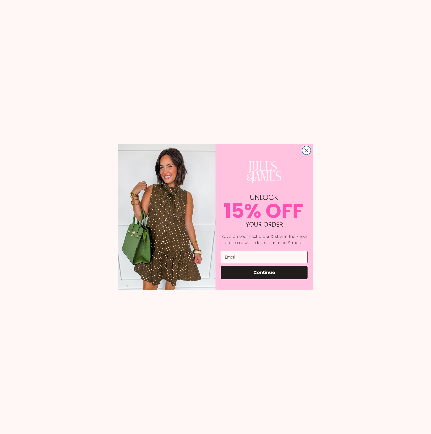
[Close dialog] (306, 150)
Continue (264, 272)
